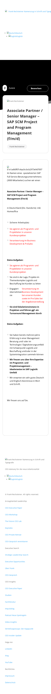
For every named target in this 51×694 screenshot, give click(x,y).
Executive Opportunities (15, 561)
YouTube (8, 662)
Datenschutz (10, 682)
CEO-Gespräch (11, 575)
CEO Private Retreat (13, 535)
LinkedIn (8, 649)
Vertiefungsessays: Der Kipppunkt (19, 629)
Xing (7, 655)
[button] (14, 33)
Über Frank (9, 568)
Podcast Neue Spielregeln (15, 615)
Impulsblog (9, 608)
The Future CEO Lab (13, 521)
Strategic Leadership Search (16, 555)
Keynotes (9, 528)
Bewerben (36, 88)
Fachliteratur (10, 602)
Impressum (9, 676)
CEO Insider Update (13, 635)
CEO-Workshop (11, 514)
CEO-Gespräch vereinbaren (16, 541)
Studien (8, 595)
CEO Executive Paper (13, 508)
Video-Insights (11, 622)
